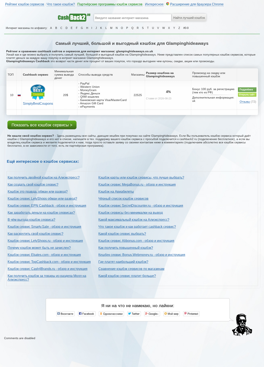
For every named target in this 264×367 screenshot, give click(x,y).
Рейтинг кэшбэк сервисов (24, 4)
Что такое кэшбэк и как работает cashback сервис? (137, 226)
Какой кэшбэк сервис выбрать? (122, 233)
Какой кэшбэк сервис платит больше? (127, 276)
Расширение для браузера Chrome (197, 4)
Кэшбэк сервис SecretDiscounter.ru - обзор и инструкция (140, 205)
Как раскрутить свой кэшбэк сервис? (35, 233)
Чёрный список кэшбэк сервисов (123, 198)
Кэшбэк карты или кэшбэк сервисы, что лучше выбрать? (141, 177)
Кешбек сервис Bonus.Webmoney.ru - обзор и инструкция (141, 255)
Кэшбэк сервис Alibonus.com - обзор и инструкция (136, 240)
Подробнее (246, 89)
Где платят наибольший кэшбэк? (123, 262)
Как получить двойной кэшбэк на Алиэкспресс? (44, 177)
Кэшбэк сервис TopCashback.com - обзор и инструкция (49, 262)
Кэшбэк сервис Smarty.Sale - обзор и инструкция (44, 226)
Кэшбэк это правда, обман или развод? (38, 191)
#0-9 (186, 28)
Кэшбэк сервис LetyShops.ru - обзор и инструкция (45, 240)
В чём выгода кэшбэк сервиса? (31, 219)
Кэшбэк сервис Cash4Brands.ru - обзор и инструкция (47, 269)
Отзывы (245, 101)
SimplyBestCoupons (38, 103)
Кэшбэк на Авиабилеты (116, 191)
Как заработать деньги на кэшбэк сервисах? (41, 212)
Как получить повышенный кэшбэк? (125, 247)
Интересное (154, 4)
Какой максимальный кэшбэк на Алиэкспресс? (133, 219)
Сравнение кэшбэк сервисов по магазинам (131, 269)
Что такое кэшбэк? (61, 4)
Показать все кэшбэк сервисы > (42, 125)
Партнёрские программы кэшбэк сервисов (110, 4)
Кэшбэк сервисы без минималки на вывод (130, 212)
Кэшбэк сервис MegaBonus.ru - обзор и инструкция (137, 184)
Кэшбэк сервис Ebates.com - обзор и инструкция (44, 255)
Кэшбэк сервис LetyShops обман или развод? (42, 198)
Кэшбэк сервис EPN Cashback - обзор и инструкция (47, 205)
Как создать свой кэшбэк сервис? (33, 184)
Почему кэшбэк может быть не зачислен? (39, 247)
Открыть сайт (247, 94)
